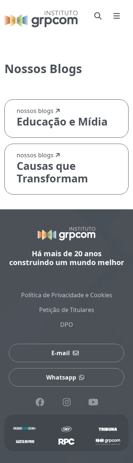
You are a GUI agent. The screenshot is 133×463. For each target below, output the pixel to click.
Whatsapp (61, 377)
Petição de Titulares (66, 310)
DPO (66, 324)
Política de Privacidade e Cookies (66, 295)
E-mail (60, 353)
